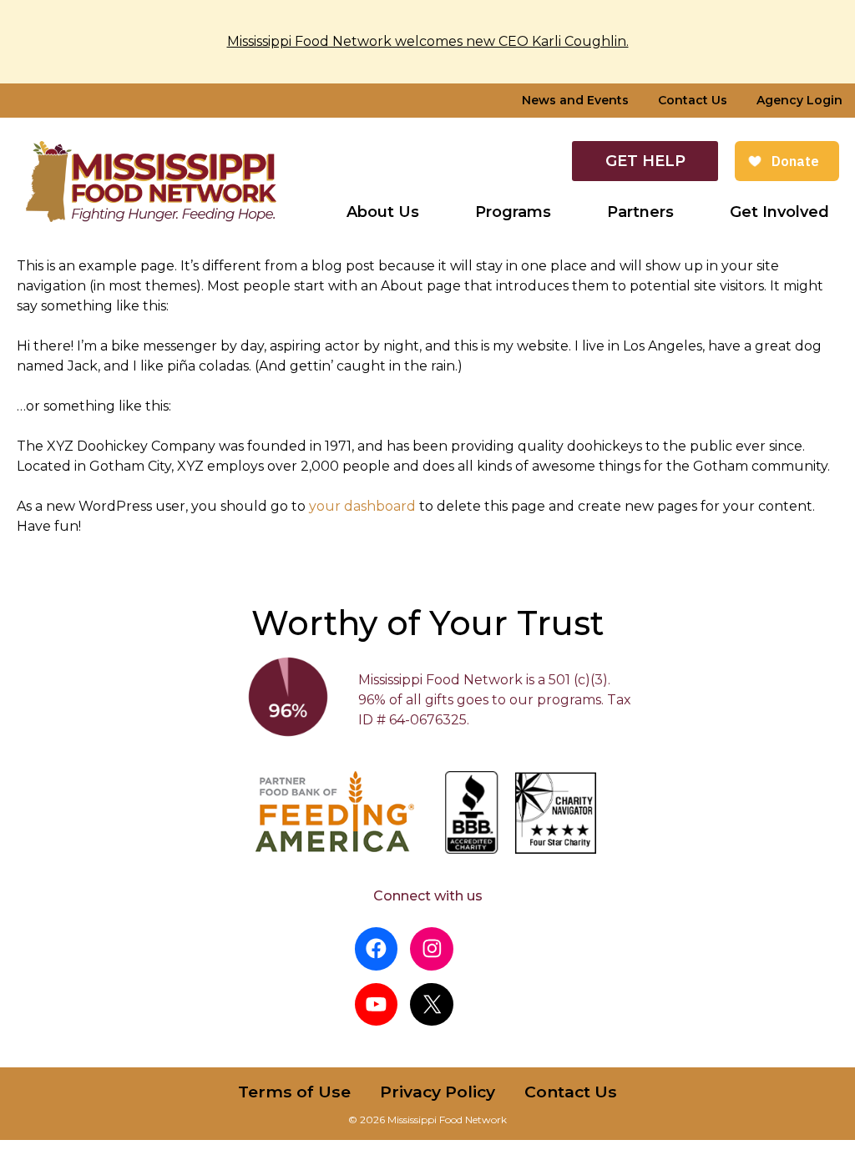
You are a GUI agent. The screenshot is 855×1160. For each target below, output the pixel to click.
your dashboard (362, 506)
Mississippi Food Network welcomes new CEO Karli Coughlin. (428, 41)
